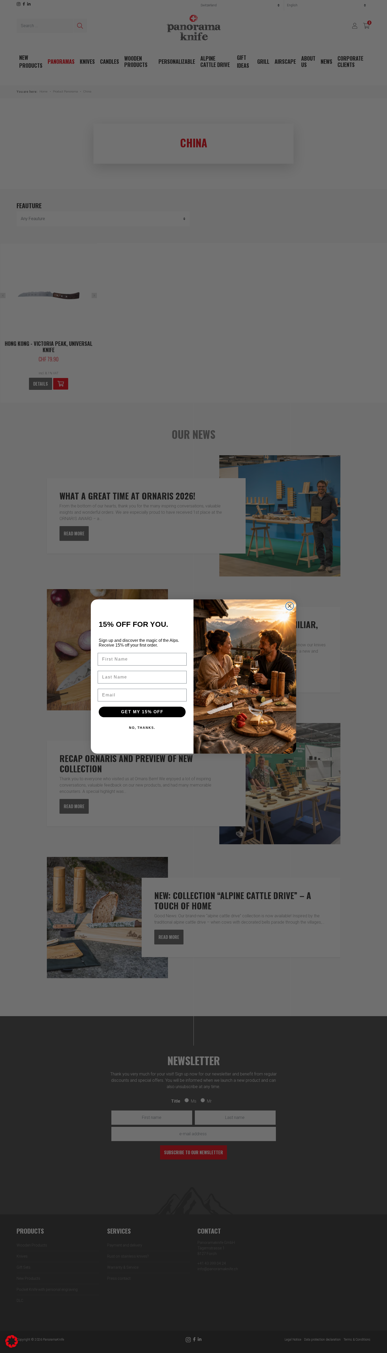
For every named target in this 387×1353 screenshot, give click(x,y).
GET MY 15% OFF (142, 712)
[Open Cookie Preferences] (11, 1341)
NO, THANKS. (142, 728)
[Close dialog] (290, 606)
